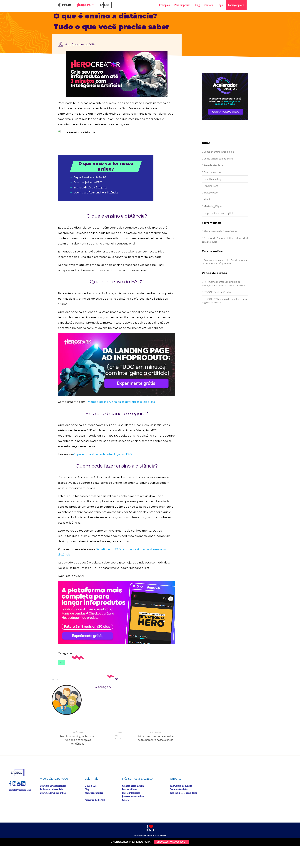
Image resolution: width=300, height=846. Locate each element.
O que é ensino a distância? (90, 177)
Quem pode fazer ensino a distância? (96, 192)
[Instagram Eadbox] (14, 784)
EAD (61, 662)
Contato (208, 5)
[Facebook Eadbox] (10, 784)
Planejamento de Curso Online (220, 231)
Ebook (206, 199)
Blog (197, 5)
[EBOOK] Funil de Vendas (217, 292)
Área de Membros (213, 165)
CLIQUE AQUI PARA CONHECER (171, 842)
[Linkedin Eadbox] (23, 784)
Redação (103, 687)
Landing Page (210, 185)
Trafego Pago (210, 192)
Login (220, 5)
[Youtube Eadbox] (19, 784)
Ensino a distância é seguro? (90, 187)
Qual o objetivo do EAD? (88, 182)
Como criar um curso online (218, 151)
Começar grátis (236, 5)
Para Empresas (182, 5)
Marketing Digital (212, 206)
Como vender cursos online (218, 158)
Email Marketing (212, 178)
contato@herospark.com (20, 789)
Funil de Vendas (212, 172)
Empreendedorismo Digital (218, 213)
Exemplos (164, 5)
